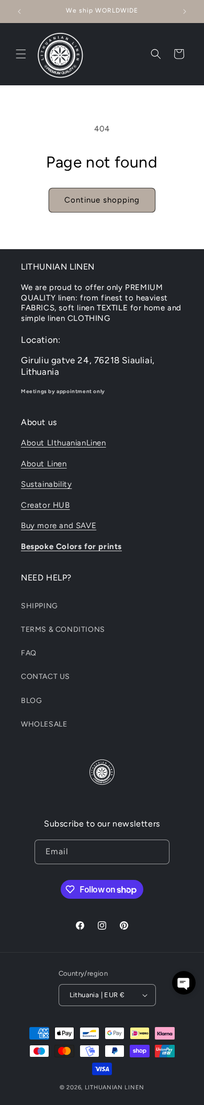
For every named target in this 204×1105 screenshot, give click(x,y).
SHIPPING (39, 605)
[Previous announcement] (19, 11)
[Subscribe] (157, 852)
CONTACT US (45, 676)
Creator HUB (45, 505)
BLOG (31, 700)
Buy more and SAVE (58, 525)
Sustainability (46, 484)
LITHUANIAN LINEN (114, 1087)
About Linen (44, 463)
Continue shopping (102, 200)
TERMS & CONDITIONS (63, 629)
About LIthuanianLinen (63, 443)
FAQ (29, 653)
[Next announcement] (184, 11)
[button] (20, 53)
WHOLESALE (44, 724)
